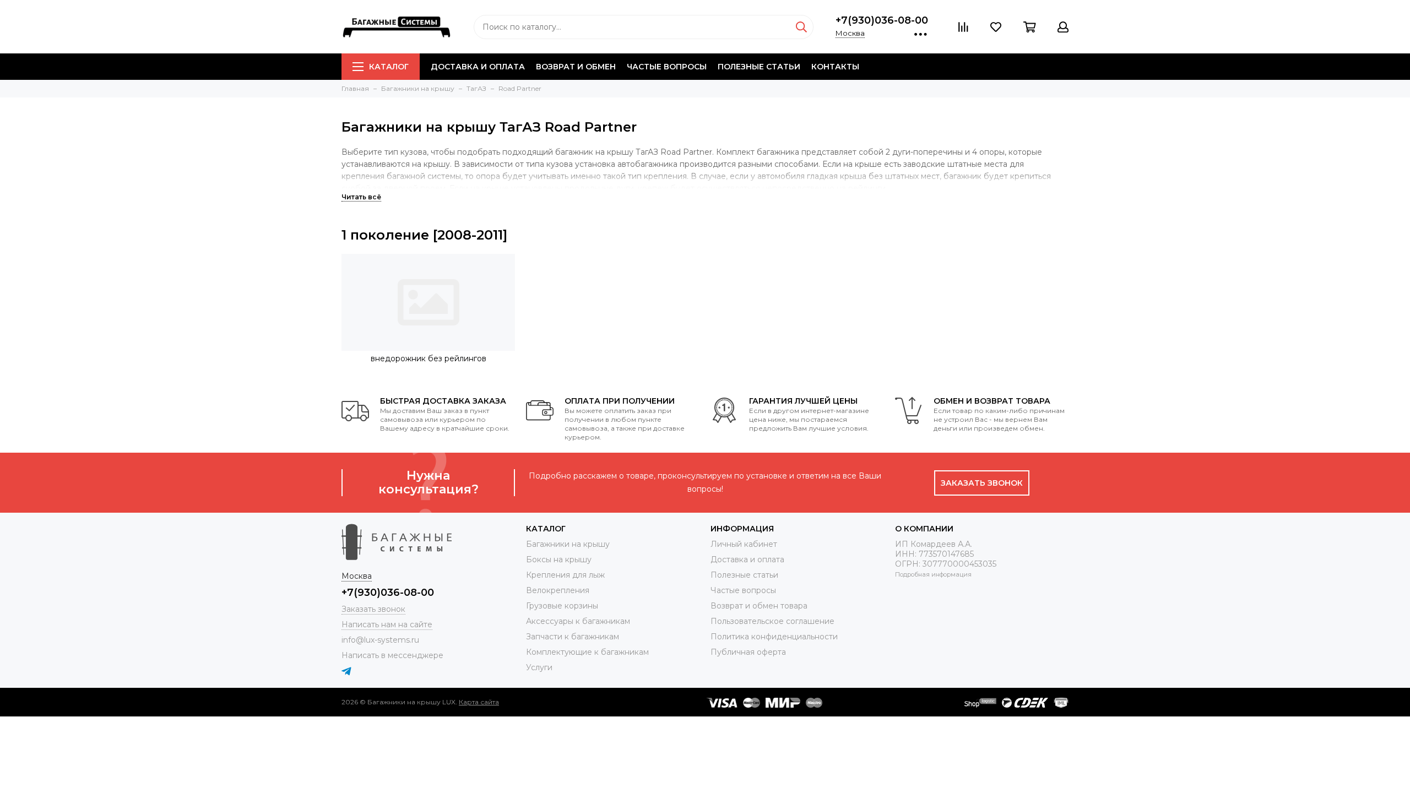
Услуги (539, 667)
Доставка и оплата (478, 67)
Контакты (835, 67)
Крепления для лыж (565, 575)
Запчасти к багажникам (572, 637)
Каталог (389, 67)
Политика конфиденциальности (774, 637)
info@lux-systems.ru (380, 640)
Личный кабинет (744, 544)
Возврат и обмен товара (759, 606)
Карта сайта (479, 702)
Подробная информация (933, 574)
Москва (850, 33)
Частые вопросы (667, 67)
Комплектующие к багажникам (587, 652)
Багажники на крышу (568, 544)
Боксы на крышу (559, 559)
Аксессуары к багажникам (578, 621)
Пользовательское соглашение (772, 621)
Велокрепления (557, 590)
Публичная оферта (748, 652)
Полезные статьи (759, 67)
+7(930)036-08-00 (882, 20)
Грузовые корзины (562, 606)
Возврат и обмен (576, 67)
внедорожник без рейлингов (428, 358)
